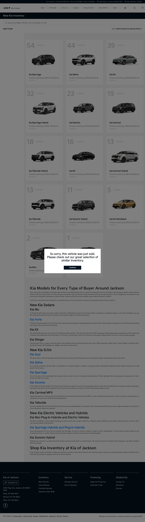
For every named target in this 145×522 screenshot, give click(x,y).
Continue (72, 267)
